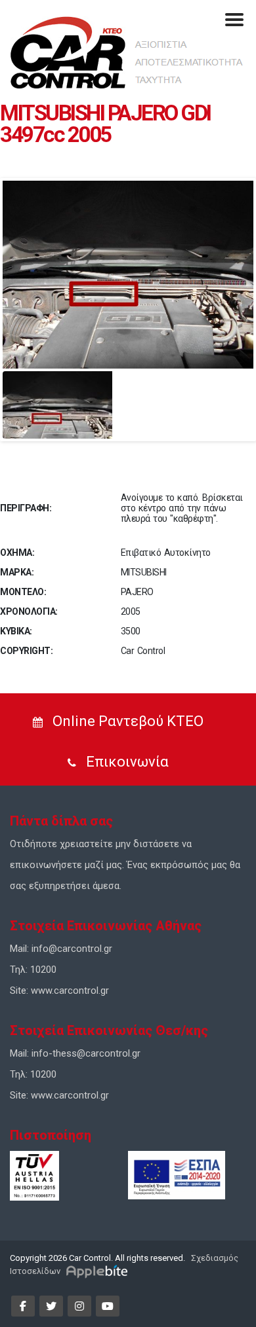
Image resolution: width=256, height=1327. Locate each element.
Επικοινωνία (126, 762)
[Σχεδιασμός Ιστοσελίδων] (98, 1271)
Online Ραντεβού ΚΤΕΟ (126, 721)
